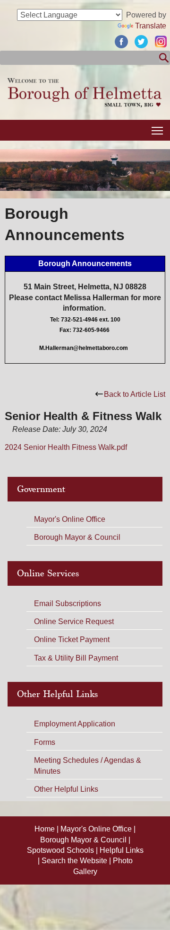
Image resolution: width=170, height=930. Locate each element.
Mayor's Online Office (69, 519)
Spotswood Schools (61, 850)
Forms (44, 742)
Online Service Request (74, 621)
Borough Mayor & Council (77, 537)
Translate (150, 26)
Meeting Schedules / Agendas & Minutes (87, 765)
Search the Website (75, 861)
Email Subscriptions (67, 603)
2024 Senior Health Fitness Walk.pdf (66, 447)
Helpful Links (122, 850)
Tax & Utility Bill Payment (76, 658)
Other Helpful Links (66, 789)
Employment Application (74, 724)
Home (45, 829)
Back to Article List (134, 394)
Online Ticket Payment (72, 639)
